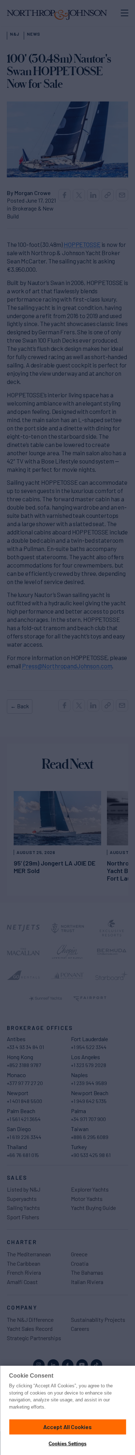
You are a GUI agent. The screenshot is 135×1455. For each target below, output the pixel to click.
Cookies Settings (67, 1443)
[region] (67, 1410)
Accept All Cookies (67, 1426)
